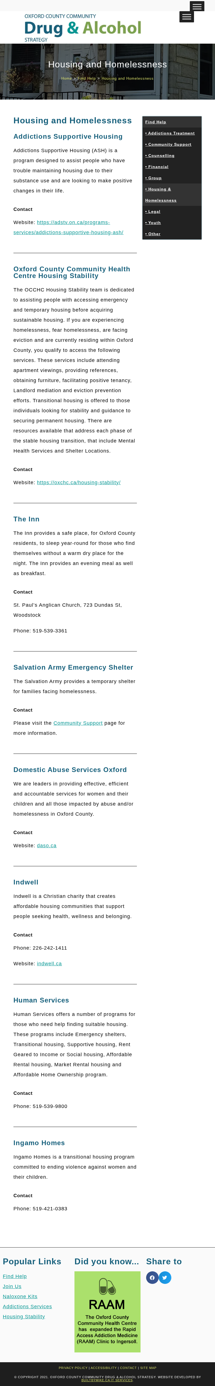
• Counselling (160, 155)
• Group (153, 178)
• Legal (152, 211)
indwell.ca (49, 963)
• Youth (153, 222)
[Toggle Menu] (197, 6)
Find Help (155, 122)
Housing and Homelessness (128, 78)
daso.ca (47, 845)
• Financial (157, 166)
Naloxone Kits (20, 1296)
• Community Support (168, 144)
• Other (152, 234)
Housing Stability (24, 1316)
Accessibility (104, 1367)
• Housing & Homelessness (161, 195)
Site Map (148, 1367)
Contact (128, 1367)
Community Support (78, 723)
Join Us (12, 1286)
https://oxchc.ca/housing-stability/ (79, 482)
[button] (152, 1277)
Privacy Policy (73, 1367)
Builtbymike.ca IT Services (107, 1380)
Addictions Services (27, 1306)
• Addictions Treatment (170, 133)
